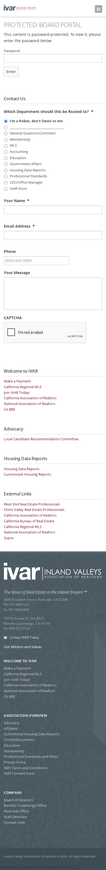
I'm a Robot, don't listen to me (36, 121)
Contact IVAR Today (24, 637)
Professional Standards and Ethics (31, 756)
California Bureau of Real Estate (29, 521)
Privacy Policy (15, 762)
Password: (12, 51)
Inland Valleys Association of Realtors (20, 8)
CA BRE (9, 409)
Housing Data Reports (27, 170)
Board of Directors (18, 799)
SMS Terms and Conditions (25, 767)
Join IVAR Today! (17, 392)
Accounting (19, 151)
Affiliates (11, 728)
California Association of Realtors (30, 397)
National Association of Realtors (29, 403)
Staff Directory (15, 816)
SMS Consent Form (19, 773)
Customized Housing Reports (27, 474)
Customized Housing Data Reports (32, 733)
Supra (8, 537)
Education (18, 158)
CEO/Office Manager (26, 182)
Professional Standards (28, 176)
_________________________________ (37, 127)
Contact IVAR (14, 822)
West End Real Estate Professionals (32, 504)
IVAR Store (18, 188)
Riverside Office (16, 811)
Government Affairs (26, 164)
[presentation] (45, 332)
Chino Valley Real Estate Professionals (34, 509)
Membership (20, 139)
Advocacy (11, 722)
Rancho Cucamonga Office (25, 805)
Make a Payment (17, 381)
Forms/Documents (19, 739)
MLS (13, 145)
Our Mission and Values (23, 646)
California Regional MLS (23, 386)
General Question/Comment (33, 133)
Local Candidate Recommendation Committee (41, 438)
